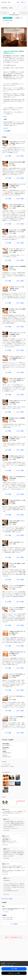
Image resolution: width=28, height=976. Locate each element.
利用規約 (3, 963)
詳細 (5, 13)
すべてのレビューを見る (6, 898)
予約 (14, 12)
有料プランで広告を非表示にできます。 (14, 937)
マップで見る (5, 911)
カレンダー (23, 13)
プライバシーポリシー (12, 963)
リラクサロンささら (6, 764)
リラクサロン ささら (5, 2)
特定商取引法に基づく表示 (7, 965)
